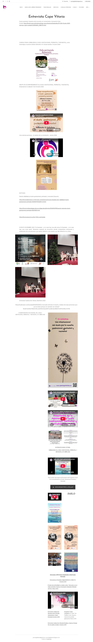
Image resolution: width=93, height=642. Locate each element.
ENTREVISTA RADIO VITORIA (62, 447)
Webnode (49, 639)
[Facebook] (3, 1)
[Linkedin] (9, 1)
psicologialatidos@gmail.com (77, 1)
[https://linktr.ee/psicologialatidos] (5, 1)
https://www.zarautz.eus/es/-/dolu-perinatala (32, 217)
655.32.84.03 (87, 1)
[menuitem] (21, 7)
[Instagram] (7, 1)
